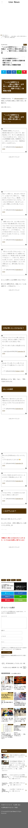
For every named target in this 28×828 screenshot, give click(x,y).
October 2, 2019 (19, 371)
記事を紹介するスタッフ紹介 (10, 807)
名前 (3, 630)
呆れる (4, 580)
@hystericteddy (19, 98)
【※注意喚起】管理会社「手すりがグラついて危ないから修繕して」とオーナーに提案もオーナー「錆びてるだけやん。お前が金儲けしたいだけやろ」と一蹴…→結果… (13, 766)
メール (3, 636)
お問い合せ (17, 804)
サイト (2, 642)
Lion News (14, 1)
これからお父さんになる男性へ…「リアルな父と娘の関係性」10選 (17, 776)
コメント (4, 616)
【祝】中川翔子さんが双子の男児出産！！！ (17, 756)
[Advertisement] (14, 20)
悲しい (14, 580)
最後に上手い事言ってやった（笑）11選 (17, 783)
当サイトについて (7, 804)
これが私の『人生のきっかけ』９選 (16, 790)
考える (19, 580)
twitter (5, 529)
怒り (9, 580)
